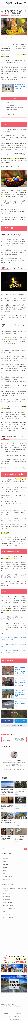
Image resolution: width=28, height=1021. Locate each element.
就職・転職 (5, 864)
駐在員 (4, 861)
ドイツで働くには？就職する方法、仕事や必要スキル (20, 86)
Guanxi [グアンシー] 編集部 (14, 760)
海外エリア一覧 (6, 893)
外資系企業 (5, 858)
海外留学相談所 (6, 899)
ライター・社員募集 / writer (9, 908)
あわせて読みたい (9, 114)
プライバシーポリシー (8, 914)
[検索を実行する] (25, 849)
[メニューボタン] (3, 3)
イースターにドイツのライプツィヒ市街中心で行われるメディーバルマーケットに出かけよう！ (20, 682)
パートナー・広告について (9, 917)
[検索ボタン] (25, 3)
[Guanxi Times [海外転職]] (14, 3)
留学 (4, 873)
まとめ (6, 112)
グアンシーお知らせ (7, 876)
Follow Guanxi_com (17, 725)
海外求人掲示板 (6, 879)
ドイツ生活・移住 (6, 15)
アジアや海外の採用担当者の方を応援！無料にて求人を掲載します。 (14, 889)
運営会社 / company (7, 902)
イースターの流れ (9, 105)
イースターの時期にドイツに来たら (14, 107)
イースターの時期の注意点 (11, 109)
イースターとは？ (9, 102)
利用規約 (5, 911)
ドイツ (13, 734)
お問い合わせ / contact (8, 905)
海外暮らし (5, 870)
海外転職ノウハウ (7, 867)
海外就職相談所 (6, 896)
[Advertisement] (14, 936)
